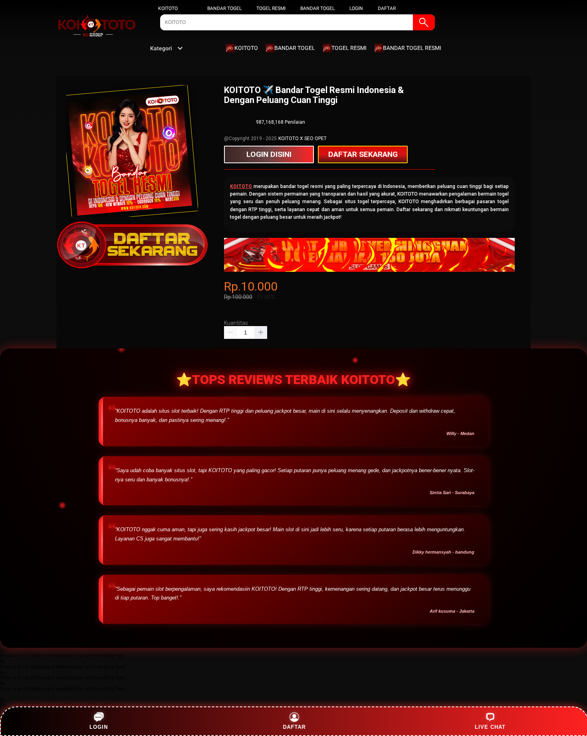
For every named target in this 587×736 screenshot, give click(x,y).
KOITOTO (168, 8)
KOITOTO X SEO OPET (302, 138)
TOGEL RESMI (271, 8)
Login (98, 727)
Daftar (294, 727)
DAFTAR (387, 8)
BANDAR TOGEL (224, 8)
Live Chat (490, 727)
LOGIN (356, 8)
